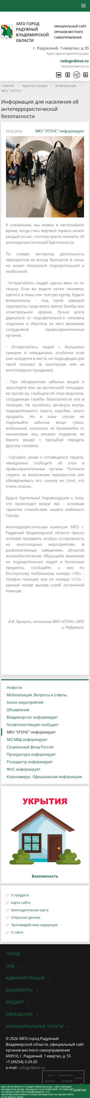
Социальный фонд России (30, 747)
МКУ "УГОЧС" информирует (59, 131)
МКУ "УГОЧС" (12, 91)
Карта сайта (20, 902)
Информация (65, 85)
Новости (14, 687)
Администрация (35, 85)
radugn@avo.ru (74, 60)
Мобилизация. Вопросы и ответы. (37, 694)
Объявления (18, 709)
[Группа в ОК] (67, 75)
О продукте (20, 895)
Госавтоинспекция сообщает (32, 724)
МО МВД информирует (27, 739)
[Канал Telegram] (76, 75)
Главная (7, 85)
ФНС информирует (23, 769)
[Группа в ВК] (58, 75)
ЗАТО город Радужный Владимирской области (51, 32)
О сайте (17, 932)
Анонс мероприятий (25, 702)
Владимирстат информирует (32, 717)
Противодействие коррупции (34, 925)
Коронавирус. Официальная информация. (45, 776)
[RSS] (85, 75)
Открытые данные (25, 917)
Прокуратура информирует (31, 754)
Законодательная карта (29, 910)
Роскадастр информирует (30, 761)
